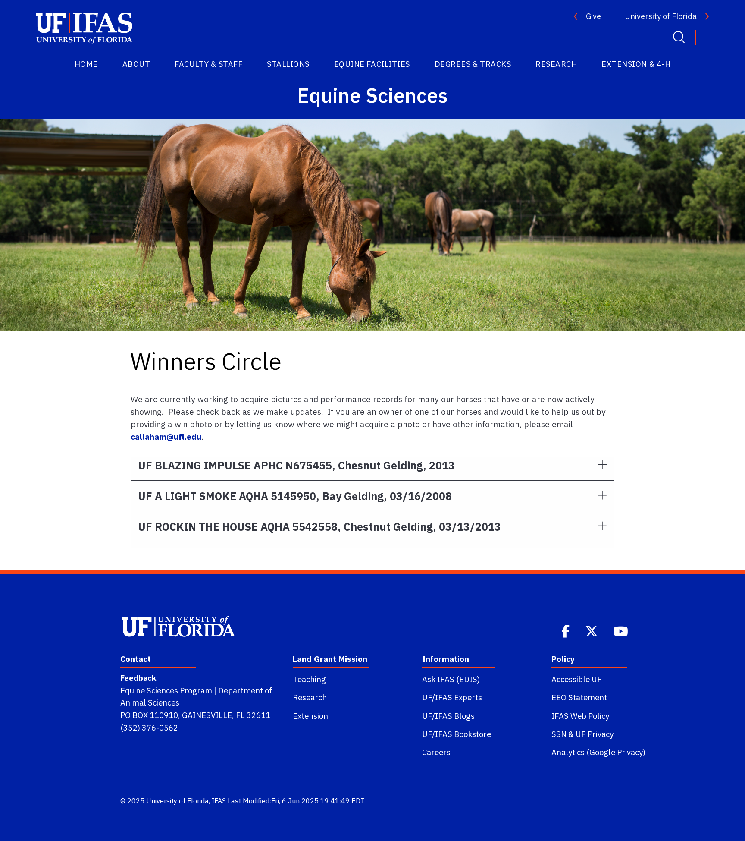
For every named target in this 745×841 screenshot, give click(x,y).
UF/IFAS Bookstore (456, 734)
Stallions (288, 64)
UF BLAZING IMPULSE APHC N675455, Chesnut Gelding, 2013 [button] (296, 465)
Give (593, 16)
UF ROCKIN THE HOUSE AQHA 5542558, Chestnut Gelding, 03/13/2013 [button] (319, 527)
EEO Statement (579, 697)
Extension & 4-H (635, 64)
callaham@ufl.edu (166, 436)
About (136, 64)
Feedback (138, 678)
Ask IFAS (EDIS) (451, 679)
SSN (559, 734)
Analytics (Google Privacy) (598, 752)
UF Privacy (595, 734)
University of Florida (661, 16)
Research (556, 64)
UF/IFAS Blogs (448, 716)
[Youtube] (622, 630)
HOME (86, 64)
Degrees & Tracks (473, 64)
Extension (310, 716)
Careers (436, 752)
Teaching (309, 679)
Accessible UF (576, 679)
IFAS (219, 801)
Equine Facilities (372, 64)
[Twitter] (592, 630)
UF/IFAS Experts (452, 697)
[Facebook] (566, 630)
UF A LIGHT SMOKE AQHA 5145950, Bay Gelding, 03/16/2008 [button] (295, 496)
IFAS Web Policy (580, 716)
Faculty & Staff (208, 64)
